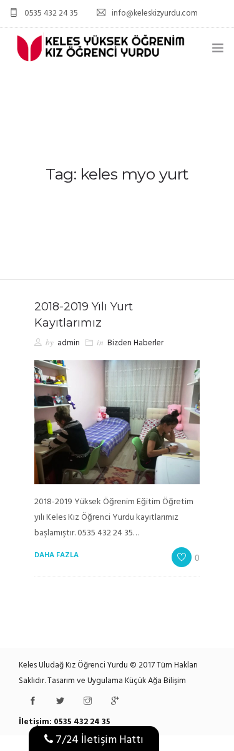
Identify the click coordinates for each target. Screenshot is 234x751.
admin (68, 343)
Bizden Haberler (135, 343)
